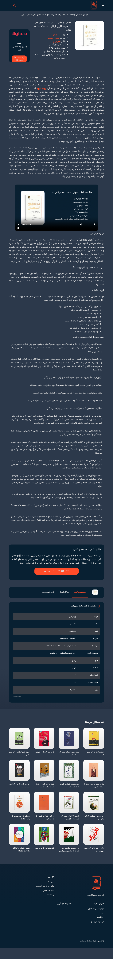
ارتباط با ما (50, 894)
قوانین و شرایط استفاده (45, 886)
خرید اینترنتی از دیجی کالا (19, 59)
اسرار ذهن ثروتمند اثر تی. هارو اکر (94, 818)
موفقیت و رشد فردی (96, 908)
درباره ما (51, 882)
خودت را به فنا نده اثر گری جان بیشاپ (20, 786)
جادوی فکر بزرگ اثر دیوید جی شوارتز (94, 850)
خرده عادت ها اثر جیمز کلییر (95, 754)
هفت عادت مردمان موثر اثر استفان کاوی (93, 786)
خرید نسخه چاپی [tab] (47, 592)
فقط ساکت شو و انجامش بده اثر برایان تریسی (44, 786)
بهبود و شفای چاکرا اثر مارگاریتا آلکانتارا (21, 850)
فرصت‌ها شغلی (48, 890)
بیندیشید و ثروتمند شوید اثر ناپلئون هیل (69, 786)
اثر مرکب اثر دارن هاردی (45, 752)
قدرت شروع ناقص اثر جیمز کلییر (19, 754)
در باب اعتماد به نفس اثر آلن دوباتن (45, 818)
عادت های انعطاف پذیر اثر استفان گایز (69, 754)
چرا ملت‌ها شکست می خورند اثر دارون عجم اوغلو (69, 850)
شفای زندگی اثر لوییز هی (44, 848)
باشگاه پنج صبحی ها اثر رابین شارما (21, 818)
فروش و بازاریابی (97, 921)
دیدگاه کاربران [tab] (64, 592)
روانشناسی (100, 917)
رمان (102, 913)
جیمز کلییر (52, 35)
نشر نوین (56, 41)
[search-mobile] (14, 5)
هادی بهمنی (53, 38)
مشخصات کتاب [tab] (80, 592)
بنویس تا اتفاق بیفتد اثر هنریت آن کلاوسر (70, 818)
